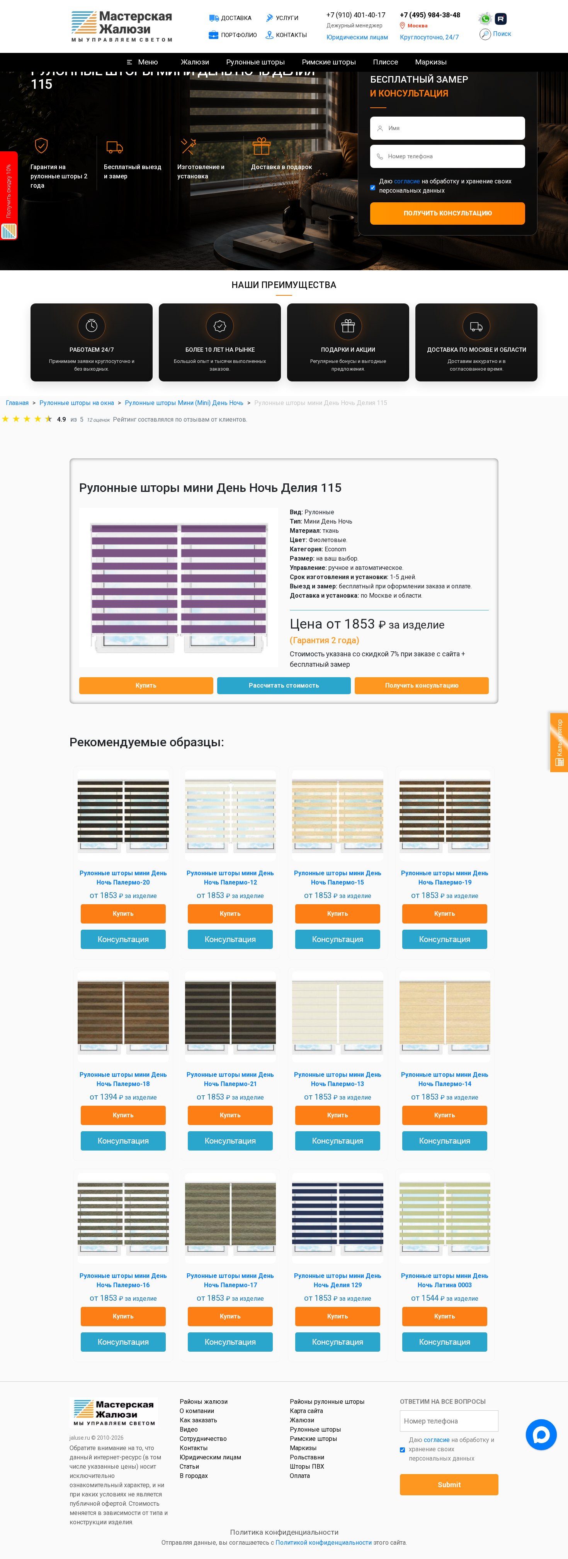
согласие (407, 181)
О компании (197, 1411)
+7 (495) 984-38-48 (430, 15)
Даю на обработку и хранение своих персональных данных (445, 186)
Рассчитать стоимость (284, 685)
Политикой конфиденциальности (323, 1542)
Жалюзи (195, 62)
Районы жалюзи (204, 1401)
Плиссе (385, 62)
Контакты (291, 35)
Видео (189, 1429)
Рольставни (307, 1457)
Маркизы (431, 62)
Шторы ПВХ (307, 1466)
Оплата (300, 1475)
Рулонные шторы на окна (76, 403)
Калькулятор (559, 738)
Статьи (189, 1466)
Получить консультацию (422, 685)
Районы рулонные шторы (327, 1401)
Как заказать (198, 1420)
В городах (194, 1475)
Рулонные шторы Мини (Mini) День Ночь (184, 403)
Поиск (502, 33)
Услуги (287, 18)
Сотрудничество (203, 1438)
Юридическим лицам (357, 37)
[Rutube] (500, 19)
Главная (17, 403)
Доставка (236, 18)
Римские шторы (329, 62)
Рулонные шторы (255, 62)
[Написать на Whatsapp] (485, 19)
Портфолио (239, 35)
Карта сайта (306, 1411)
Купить (146, 685)
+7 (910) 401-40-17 (356, 15)
